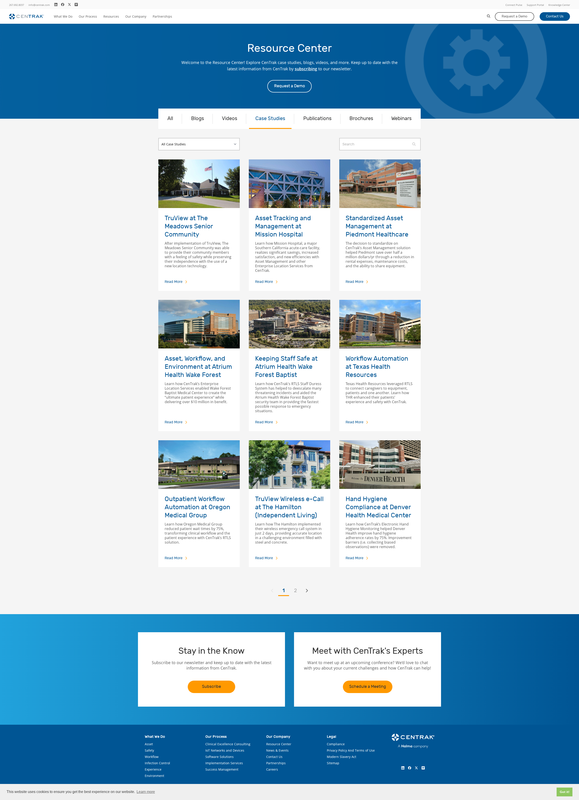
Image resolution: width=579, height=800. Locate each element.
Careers (272, 769)
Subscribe (211, 686)
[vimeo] (76, 4)
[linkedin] (55, 4)
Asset (149, 744)
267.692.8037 (16, 5)
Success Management (221, 769)
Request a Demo (514, 16)
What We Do (63, 16)
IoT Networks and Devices (224, 750)
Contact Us (555, 16)
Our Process (88, 16)
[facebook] (62, 4)
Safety (149, 750)
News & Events (277, 750)
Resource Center (278, 744)
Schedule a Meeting (367, 686)
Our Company (135, 16)
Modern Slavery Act (341, 757)
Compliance (336, 744)
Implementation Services (224, 763)
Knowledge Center (559, 5)
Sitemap (333, 763)
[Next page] (307, 590)
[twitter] (69, 4)
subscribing (306, 68)
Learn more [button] (146, 792)
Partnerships (162, 16)
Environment (154, 776)
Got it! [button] (565, 792)
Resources (111, 16)
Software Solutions (219, 757)
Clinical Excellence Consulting (227, 744)
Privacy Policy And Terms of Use (351, 750)
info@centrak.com (39, 5)
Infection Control (157, 763)
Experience (153, 769)
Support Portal (535, 5)
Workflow (152, 757)
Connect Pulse (513, 5)
